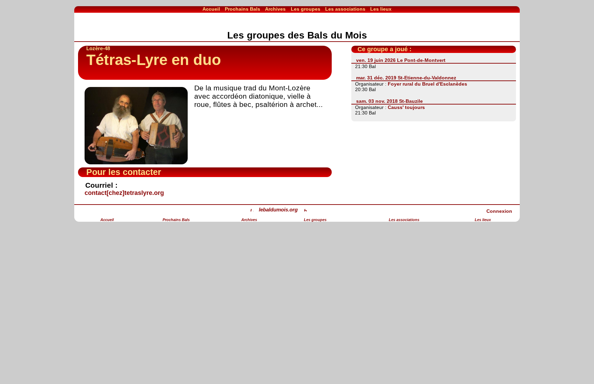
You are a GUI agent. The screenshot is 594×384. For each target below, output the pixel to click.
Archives (275, 9)
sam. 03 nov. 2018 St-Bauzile (389, 101)
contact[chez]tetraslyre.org (124, 192)
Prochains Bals (242, 9)
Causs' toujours (406, 107)
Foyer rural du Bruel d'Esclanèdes (427, 84)
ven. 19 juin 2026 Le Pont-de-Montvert (401, 60)
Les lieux (381, 9)
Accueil (211, 9)
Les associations (345, 9)
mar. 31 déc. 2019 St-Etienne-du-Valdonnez (406, 77)
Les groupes (305, 9)
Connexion (499, 211)
